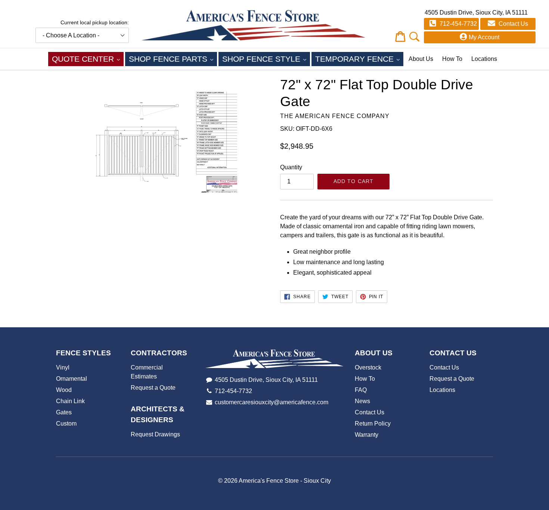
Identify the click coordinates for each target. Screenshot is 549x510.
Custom (66, 423)
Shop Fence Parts (173, 58)
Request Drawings (155, 434)
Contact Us (512, 24)
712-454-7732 (457, 24)
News (362, 401)
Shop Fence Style (266, 58)
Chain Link (70, 401)
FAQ (361, 390)
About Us (421, 59)
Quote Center (88, 58)
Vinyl (62, 367)
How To (452, 59)
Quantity (291, 167)
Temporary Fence (359, 58)
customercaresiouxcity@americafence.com (271, 402)
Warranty (366, 435)
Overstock (368, 367)
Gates (64, 412)
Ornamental (71, 378)
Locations (484, 59)
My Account (484, 37)
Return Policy (373, 423)
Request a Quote (153, 387)
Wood (64, 390)
